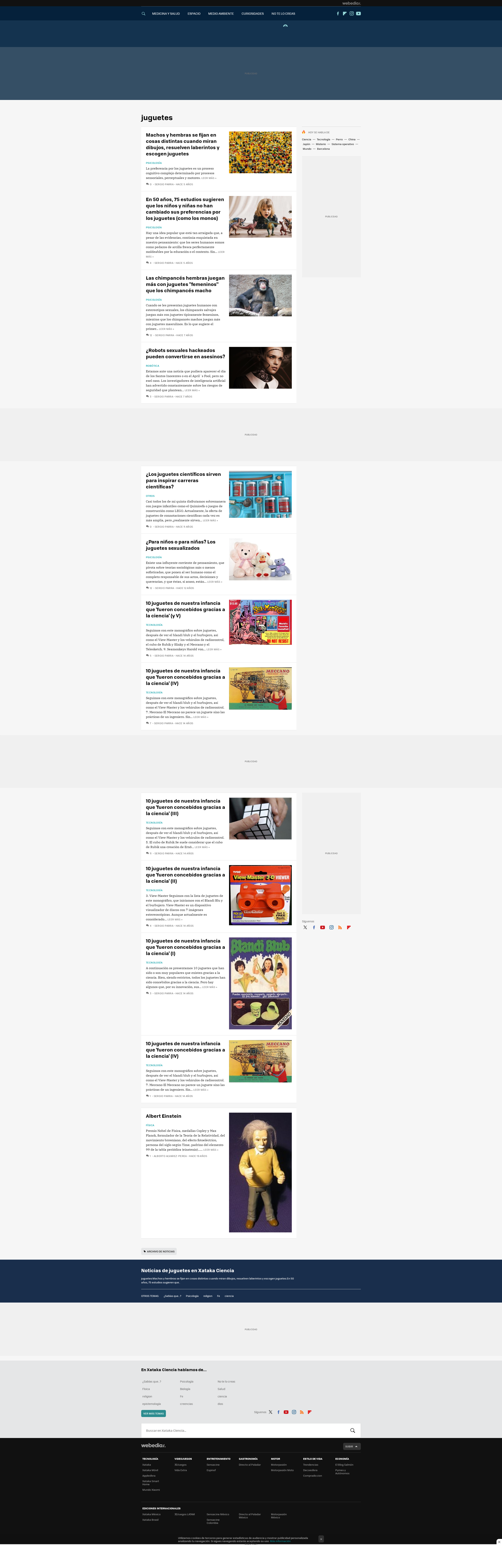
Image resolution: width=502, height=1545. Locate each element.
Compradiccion (312, 1475)
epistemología (151, 1404)
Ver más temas (153, 1413)
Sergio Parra (164, 184)
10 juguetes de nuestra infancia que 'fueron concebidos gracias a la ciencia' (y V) (185, 609)
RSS (340, 927)
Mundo (307, 149)
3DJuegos (180, 1464)
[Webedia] (351, 3)
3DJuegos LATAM (185, 1514)
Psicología (154, 162)
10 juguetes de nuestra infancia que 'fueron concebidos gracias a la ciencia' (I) (185, 947)
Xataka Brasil (150, 1519)
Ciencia (306, 139)
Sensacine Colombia (213, 1521)
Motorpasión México (279, 1515)
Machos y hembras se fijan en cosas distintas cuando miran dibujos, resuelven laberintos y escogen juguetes (182, 144)
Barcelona (323, 149)
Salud (221, 1389)
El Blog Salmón (344, 1464)
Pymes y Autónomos (342, 1471)
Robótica (152, 365)
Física (150, 1125)
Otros (150, 495)
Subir (349, 1446)
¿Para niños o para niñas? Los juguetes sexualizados (181, 544)
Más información (280, 1541)
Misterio (321, 144)
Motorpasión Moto (282, 1470)
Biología (185, 1389)
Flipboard (344, 13)
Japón (306, 144)
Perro (339, 139)
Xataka (146, 1464)
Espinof (211, 1470)
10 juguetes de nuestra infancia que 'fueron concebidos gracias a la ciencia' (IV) (185, 677)
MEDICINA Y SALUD (166, 13)
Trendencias (310, 1464)
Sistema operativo (343, 144)
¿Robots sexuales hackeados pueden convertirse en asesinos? (185, 353)
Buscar (352, 1430)
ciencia (229, 1296)
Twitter (305, 927)
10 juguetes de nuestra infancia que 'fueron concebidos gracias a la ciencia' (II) (185, 874)
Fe (218, 1296)
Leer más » (208, 178)
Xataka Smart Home (150, 1482)
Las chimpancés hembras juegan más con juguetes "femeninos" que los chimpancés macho (185, 284)
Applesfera (149, 1475)
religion (207, 1296)
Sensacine (213, 1464)
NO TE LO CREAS (283, 13)
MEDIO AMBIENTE (221, 13)
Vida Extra (181, 1470)
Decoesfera (310, 1470)
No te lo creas (226, 1381)
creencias (186, 1404)
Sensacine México (218, 1514)
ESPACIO (194, 13)
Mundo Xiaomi (151, 1489)
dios (220, 1404)
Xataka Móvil (150, 1470)
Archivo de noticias (161, 1251)
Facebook (338, 13)
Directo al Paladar (250, 1464)
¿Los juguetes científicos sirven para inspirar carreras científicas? (183, 480)
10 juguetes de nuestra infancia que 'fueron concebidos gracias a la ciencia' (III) (185, 807)
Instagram (351, 13)
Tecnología (323, 139)
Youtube (358, 13)
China (352, 139)
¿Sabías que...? (172, 1296)
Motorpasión (279, 1464)
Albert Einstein (163, 1115)
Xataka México (151, 1514)
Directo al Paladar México (250, 1515)
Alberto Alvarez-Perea (170, 1156)
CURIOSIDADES (253, 13)
